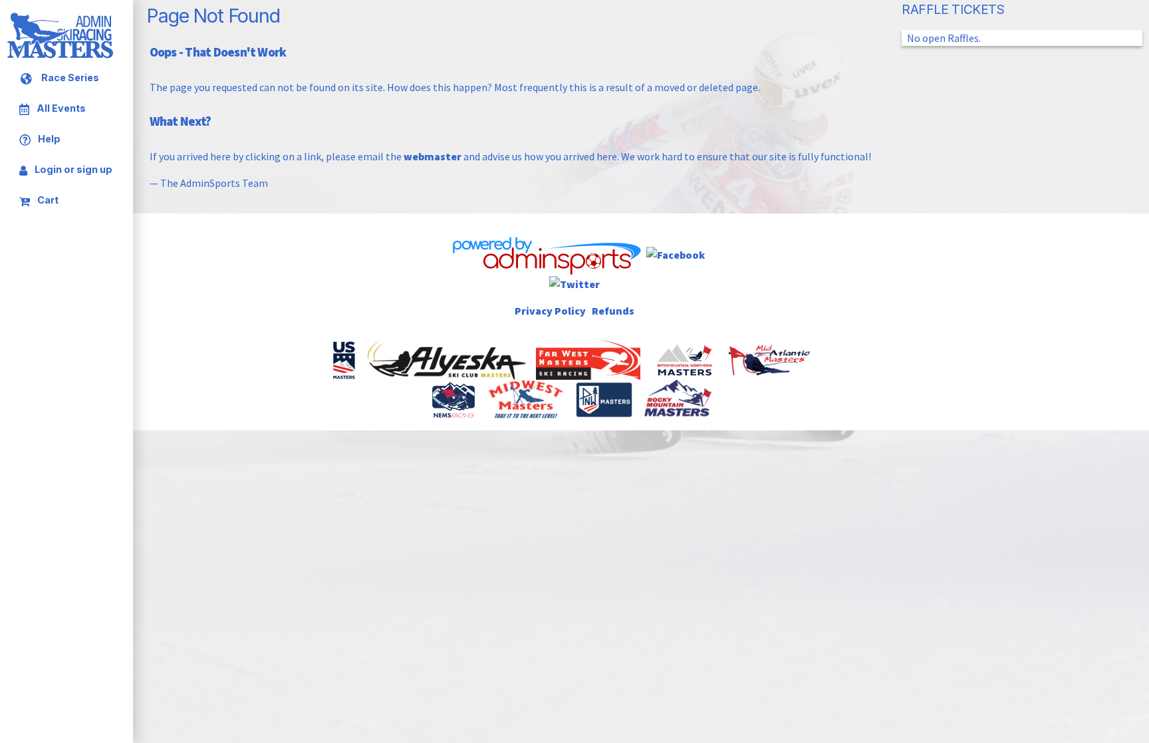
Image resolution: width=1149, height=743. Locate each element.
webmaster (432, 156)
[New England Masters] (454, 398)
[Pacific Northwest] (605, 398)
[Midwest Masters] (526, 398)
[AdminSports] (545, 253)
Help (48, 138)
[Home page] (60, 56)
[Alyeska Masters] (448, 358)
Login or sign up (72, 169)
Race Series (69, 78)
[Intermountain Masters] (685, 358)
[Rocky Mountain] (678, 398)
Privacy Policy (550, 310)
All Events (60, 108)
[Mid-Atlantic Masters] (771, 358)
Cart (47, 200)
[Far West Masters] (589, 358)
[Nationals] (345, 358)
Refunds (613, 310)
